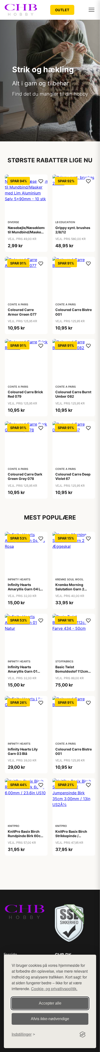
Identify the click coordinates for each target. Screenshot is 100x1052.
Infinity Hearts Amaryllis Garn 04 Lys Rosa (26, 589)
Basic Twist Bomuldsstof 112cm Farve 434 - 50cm (71, 671)
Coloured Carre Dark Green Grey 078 (25, 476)
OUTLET (62, 10)
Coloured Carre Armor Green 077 (22, 312)
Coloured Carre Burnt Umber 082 (73, 394)
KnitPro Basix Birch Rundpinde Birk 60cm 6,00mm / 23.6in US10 (26, 838)
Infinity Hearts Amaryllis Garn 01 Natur (22, 671)
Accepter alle (50, 1003)
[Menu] (91, 10)
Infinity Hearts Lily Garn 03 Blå (23, 751)
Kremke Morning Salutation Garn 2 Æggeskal (69, 589)
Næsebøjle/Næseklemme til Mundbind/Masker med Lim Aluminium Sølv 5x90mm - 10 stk (28, 234)
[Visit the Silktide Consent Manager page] (82, 1034)
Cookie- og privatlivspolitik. (54, 988)
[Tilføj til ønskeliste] (40, 181)
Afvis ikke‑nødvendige (50, 1019)
